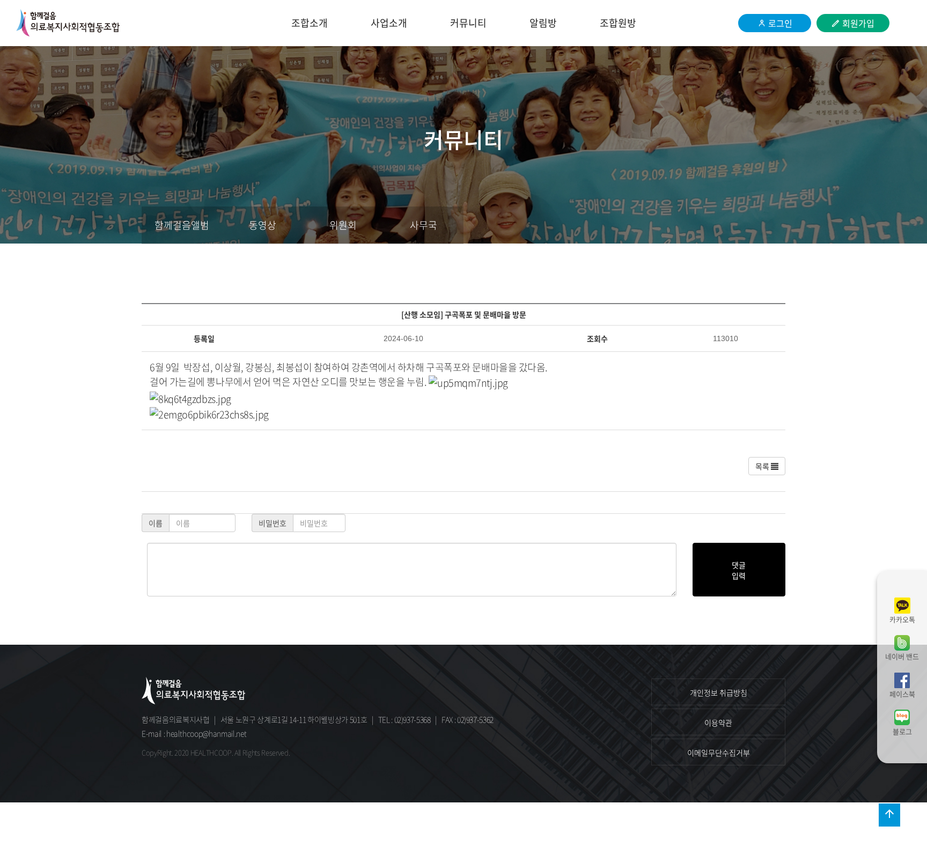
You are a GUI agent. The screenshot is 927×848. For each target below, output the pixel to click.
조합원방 (618, 23)
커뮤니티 (468, 23)
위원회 (343, 225)
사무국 (423, 225)
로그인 (780, 23)
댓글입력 (739, 570)
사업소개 (389, 23)
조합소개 (309, 23)
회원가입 (858, 23)
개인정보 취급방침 (718, 692)
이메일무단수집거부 (718, 752)
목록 (763, 466)
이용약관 (718, 722)
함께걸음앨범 (181, 225)
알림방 (543, 23)
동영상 (262, 225)
